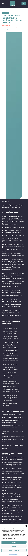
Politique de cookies (13, 554)
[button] (26, 526)
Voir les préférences (14, 550)
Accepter (14, 542)
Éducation (6, 12)
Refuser (14, 546)
